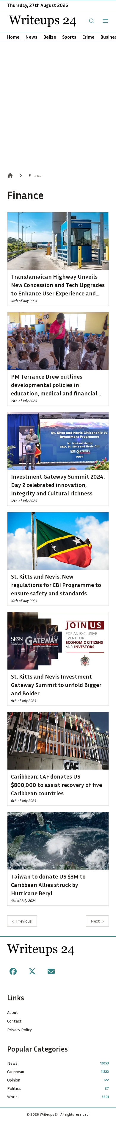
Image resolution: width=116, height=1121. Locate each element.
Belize (49, 37)
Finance (35, 175)
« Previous (22, 920)
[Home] (10, 175)
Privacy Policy (19, 1029)
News (31, 37)
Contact (14, 1020)
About (12, 1012)
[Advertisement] (58, 104)
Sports (69, 37)
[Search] (92, 21)
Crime (88, 37)
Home (13, 37)
